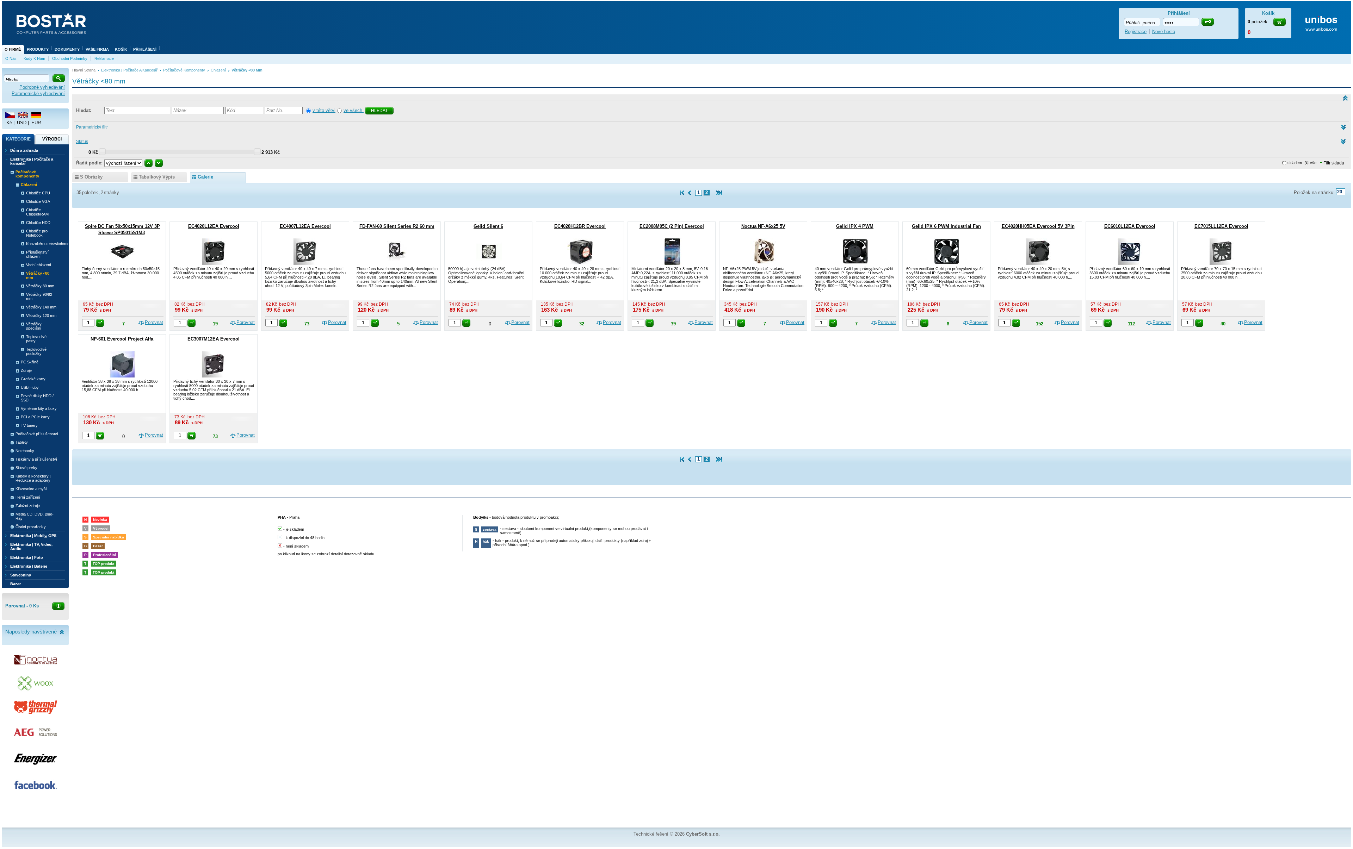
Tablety (22, 442)
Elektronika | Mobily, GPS (33, 535)
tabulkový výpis (157, 177)
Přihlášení (144, 49)
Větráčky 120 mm (41, 315)
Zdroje (26, 370)
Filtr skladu (1333, 163)
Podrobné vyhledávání (42, 87)
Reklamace (104, 58)
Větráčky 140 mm (41, 307)
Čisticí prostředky (31, 527)
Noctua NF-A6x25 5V (763, 226)
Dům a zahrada (24, 150)
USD (21, 122)
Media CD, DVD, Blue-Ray (35, 516)
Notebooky (25, 451)
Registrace (1136, 31)
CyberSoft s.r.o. (703, 834)
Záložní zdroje (28, 506)
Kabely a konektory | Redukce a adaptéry (33, 478)
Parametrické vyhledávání (38, 93)
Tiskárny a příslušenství (36, 459)
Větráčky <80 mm (37, 275)
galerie (205, 177)
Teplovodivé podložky (36, 351)
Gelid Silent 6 (488, 226)
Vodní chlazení (38, 265)
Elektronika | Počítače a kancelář (129, 70)
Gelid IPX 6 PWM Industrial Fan (946, 226)
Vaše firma (97, 49)
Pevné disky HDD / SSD (37, 398)
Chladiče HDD (38, 222)
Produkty (38, 49)
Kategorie (18, 139)
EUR (36, 122)
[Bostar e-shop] (51, 24)
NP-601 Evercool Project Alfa (122, 339)
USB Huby (30, 387)
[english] (23, 115)
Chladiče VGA (38, 201)
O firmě (13, 49)
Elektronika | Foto (26, 557)
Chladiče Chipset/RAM (37, 212)
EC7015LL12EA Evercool (1221, 226)
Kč (9, 122)
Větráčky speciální (34, 326)
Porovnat (154, 322)
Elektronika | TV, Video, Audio (31, 546)
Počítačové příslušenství (37, 434)
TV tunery (29, 425)
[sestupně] (159, 163)
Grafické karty (33, 379)
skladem (1294, 163)
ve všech (354, 110)
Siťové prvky (26, 468)
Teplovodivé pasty (36, 339)
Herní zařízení (28, 497)
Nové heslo (1163, 31)
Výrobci (52, 139)
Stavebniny (20, 575)
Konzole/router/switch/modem (43, 244)
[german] (36, 115)
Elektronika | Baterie (28, 566)
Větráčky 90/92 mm (39, 296)
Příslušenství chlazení (37, 254)
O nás (11, 58)
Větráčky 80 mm (40, 286)
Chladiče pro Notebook (37, 233)
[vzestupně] (148, 163)
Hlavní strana (83, 70)
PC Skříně (29, 362)
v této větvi (324, 110)
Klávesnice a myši (31, 489)
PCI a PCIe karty (35, 417)
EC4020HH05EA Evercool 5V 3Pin (1038, 226)
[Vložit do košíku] (100, 323)
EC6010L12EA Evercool (1129, 226)
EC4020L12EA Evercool (213, 226)
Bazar (15, 584)
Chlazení (218, 70)
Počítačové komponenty (184, 70)
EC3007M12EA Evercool (213, 339)
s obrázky (91, 177)
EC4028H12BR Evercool (580, 226)
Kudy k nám (34, 58)
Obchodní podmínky (69, 58)
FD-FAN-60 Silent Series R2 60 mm (396, 226)
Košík (121, 49)
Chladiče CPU (38, 193)
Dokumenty (67, 49)
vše (1313, 163)
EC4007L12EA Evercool (305, 226)
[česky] (10, 115)
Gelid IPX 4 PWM (854, 226)
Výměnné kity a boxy (39, 408)
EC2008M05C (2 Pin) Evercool (672, 226)
